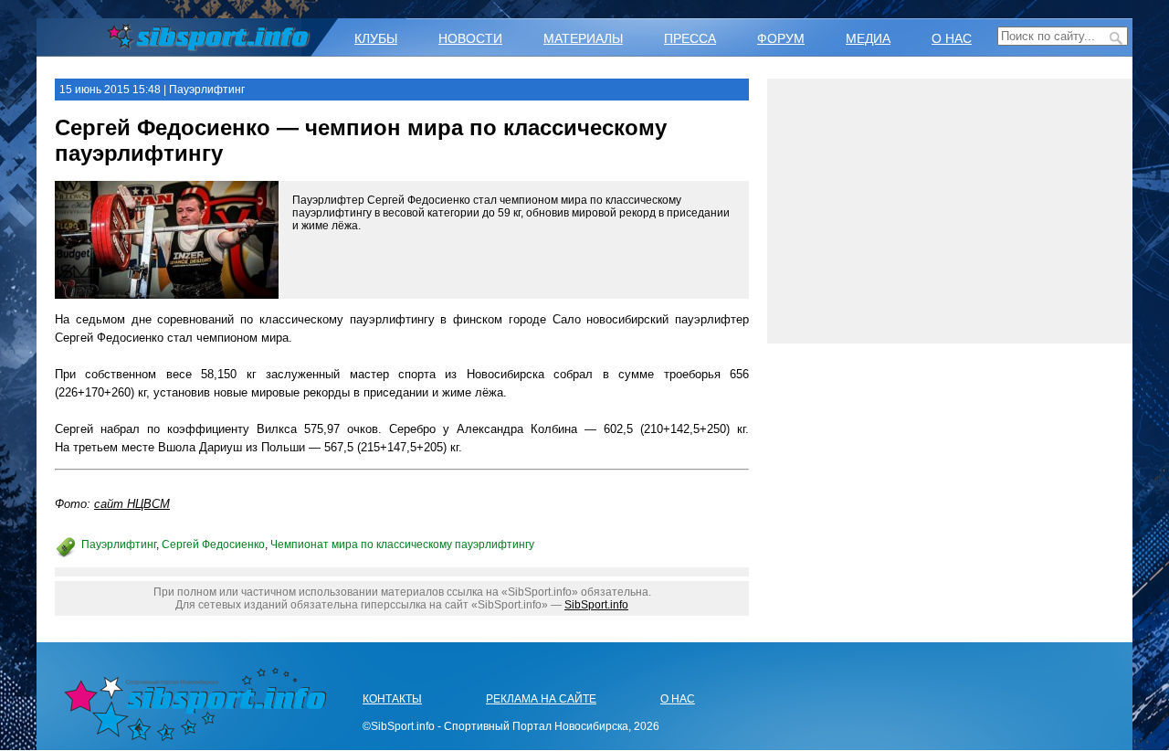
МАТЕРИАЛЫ (583, 38)
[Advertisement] (950, 211)
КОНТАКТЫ (392, 699)
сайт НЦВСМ (132, 504)
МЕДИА (868, 38)
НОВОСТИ (470, 38)
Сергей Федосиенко (213, 544)
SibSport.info (596, 604)
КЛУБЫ (375, 38)
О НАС (952, 38)
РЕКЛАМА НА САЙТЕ (541, 699)
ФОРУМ (781, 38)
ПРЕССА (690, 38)
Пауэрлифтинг (118, 544)
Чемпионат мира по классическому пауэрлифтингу (402, 544)
